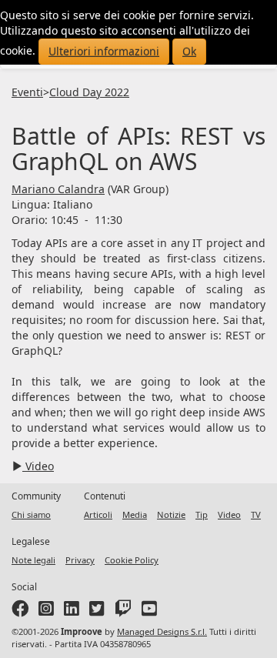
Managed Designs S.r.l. (162, 631)
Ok (189, 51)
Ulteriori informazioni (103, 51)
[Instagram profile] (46, 611)
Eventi (27, 92)
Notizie (171, 514)
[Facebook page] (20, 611)
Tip (201, 514)
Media (134, 514)
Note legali (33, 560)
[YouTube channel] (149, 611)
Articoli (98, 514)
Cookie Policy (132, 560)
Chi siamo (31, 514)
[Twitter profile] (97, 611)
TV (256, 514)
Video (38, 466)
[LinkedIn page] (71, 611)
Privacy (80, 560)
